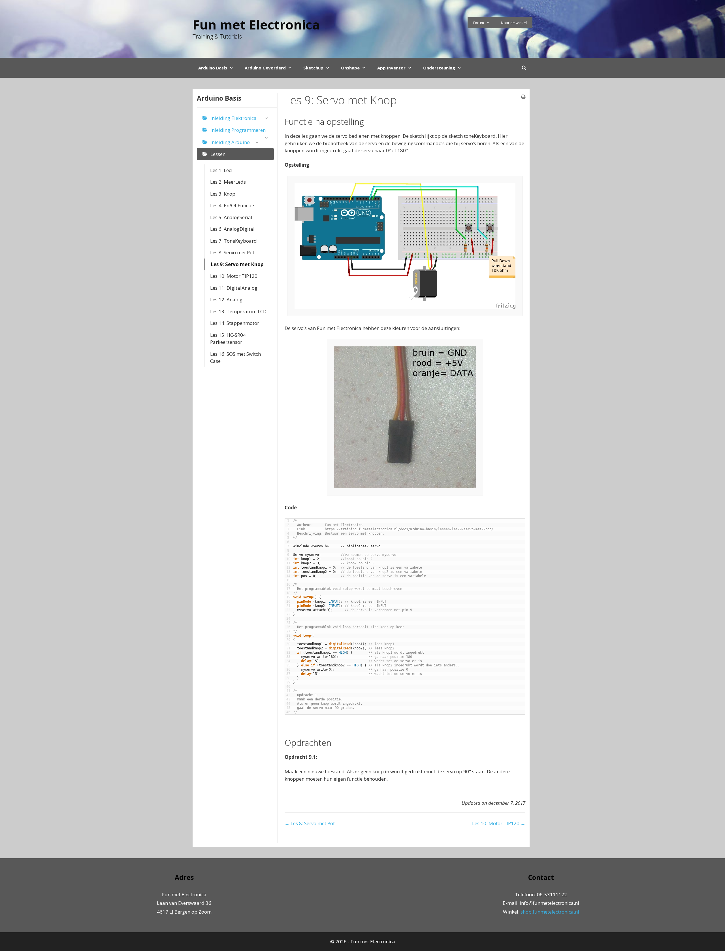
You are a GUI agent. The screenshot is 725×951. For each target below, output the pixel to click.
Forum (478, 22)
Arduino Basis (212, 68)
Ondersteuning (439, 68)
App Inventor (391, 68)
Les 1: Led (221, 170)
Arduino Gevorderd (265, 68)
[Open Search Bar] (524, 68)
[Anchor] (368, 121)
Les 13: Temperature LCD (238, 311)
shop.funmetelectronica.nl (550, 911)
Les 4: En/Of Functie (232, 205)
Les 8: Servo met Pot (232, 252)
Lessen (217, 154)
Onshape (350, 68)
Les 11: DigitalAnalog (233, 288)
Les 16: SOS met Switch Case (235, 358)
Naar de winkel (514, 22)
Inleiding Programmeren (238, 130)
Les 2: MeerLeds (228, 182)
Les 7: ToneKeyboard (233, 241)
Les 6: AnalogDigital (232, 229)
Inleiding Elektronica (233, 118)
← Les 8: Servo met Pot (310, 823)
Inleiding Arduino (230, 142)
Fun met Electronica (256, 24)
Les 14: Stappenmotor (234, 323)
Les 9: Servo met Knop (237, 264)
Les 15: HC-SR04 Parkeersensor (228, 339)
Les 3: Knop (222, 193)
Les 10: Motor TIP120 (233, 276)
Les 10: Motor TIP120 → (498, 823)
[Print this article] (523, 97)
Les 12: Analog (226, 299)
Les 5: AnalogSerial (231, 217)
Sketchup (313, 68)
